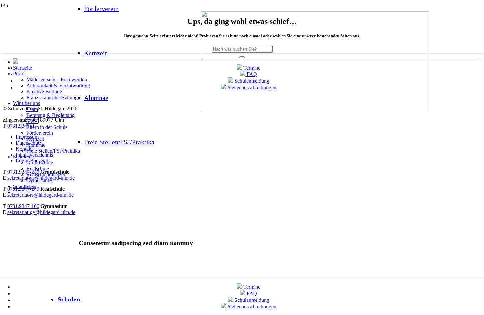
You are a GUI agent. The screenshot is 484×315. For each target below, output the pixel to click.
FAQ (251, 293)
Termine (251, 287)
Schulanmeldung (251, 300)
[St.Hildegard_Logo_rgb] (315, 110)
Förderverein (101, 8)
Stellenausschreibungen (251, 306)
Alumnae (96, 97)
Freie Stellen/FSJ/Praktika (119, 142)
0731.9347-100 (23, 206)
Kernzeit (95, 53)
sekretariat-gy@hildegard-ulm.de (41, 212)
